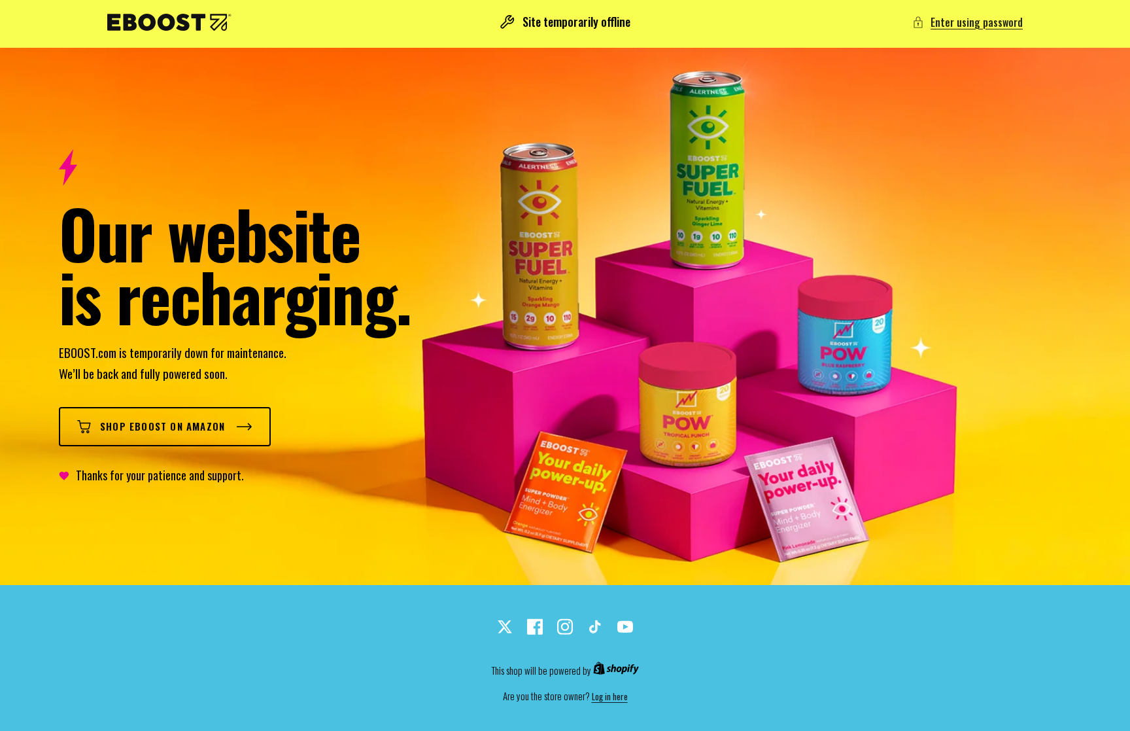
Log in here (610, 696)
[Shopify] (616, 670)
